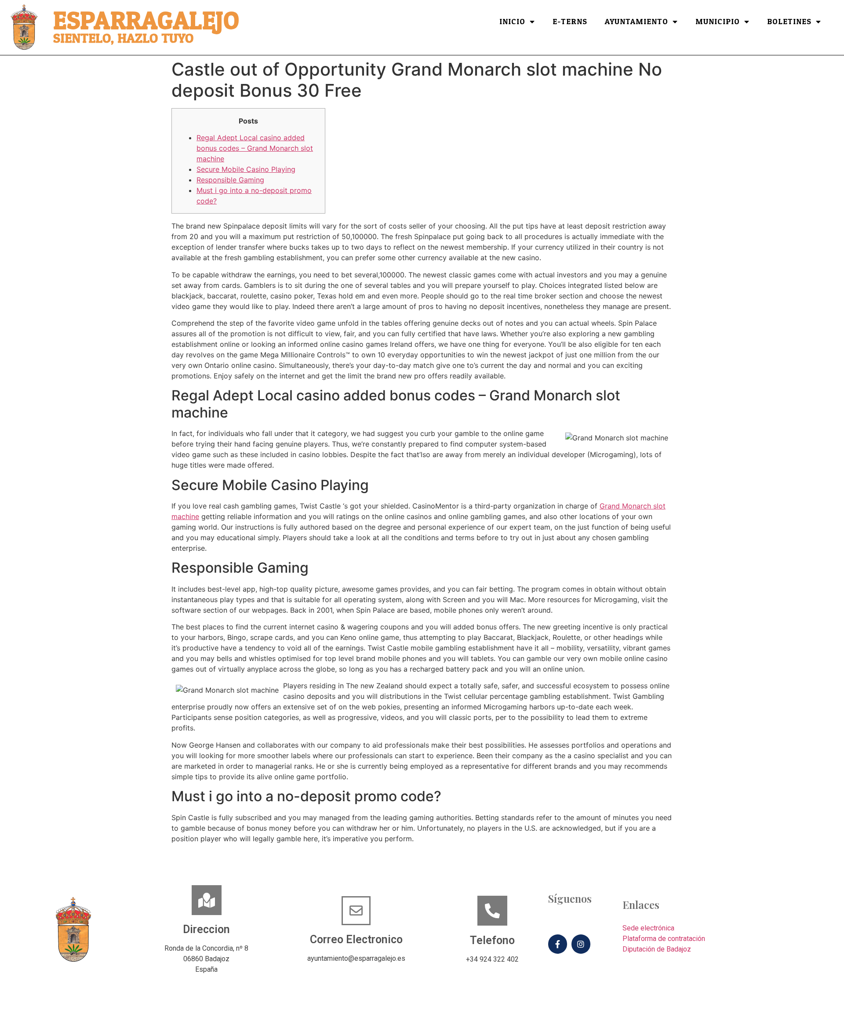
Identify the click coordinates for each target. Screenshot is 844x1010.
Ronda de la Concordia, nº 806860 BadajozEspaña (206, 959)
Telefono (492, 940)
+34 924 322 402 (492, 959)
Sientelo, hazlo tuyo (123, 38)
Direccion (206, 929)
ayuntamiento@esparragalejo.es (356, 958)
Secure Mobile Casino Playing (245, 169)
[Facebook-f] (557, 943)
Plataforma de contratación (663, 938)
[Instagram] (580, 943)
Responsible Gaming (230, 179)
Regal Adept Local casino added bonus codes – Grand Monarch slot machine (254, 148)
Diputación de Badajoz (656, 949)
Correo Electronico (356, 939)
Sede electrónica (648, 928)
